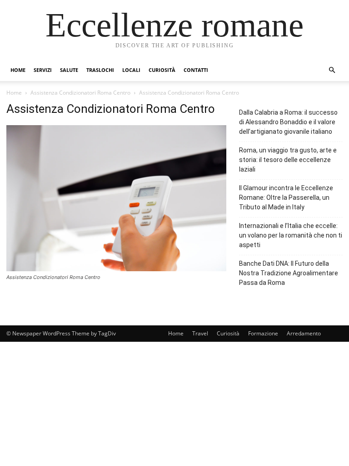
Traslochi (100, 69)
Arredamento (304, 333)
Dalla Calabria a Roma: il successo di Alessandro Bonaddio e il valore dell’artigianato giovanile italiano (288, 122)
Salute (69, 69)
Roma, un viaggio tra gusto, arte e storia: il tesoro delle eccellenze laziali (288, 160)
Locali (131, 69)
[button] (332, 70)
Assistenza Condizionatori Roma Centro (80, 92)
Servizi (43, 69)
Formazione (263, 333)
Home (17, 69)
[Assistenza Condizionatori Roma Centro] (116, 269)
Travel (200, 333)
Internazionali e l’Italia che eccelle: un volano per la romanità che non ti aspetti (290, 235)
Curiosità (162, 69)
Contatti (196, 69)
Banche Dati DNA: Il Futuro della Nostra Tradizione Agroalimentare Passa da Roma (288, 273)
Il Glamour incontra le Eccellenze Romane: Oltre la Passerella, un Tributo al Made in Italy (286, 197)
